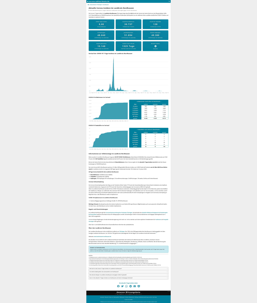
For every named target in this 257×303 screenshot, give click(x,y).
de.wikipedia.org (128, 257)
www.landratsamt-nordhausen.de (102, 236)
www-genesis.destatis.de (148, 258)
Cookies (126, 297)
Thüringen (99, 4)
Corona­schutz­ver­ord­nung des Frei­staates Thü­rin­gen (119, 212)
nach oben (155, 297)
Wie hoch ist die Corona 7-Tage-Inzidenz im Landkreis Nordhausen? (106, 268)
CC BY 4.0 (146, 260)
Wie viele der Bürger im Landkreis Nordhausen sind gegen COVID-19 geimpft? (108, 274)
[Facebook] (118, 286)
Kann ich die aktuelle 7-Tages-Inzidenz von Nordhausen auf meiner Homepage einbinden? (111, 278)
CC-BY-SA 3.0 (139, 257)
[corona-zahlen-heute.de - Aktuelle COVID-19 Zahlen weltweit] (88, 5)
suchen (150, 297)
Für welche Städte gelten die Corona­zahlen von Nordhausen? (104, 271)
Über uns (111, 297)
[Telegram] (130, 286)
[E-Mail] (134, 286)
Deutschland (93, 4)
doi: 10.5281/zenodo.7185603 (151, 265)
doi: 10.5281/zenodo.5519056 (146, 263)
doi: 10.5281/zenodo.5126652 (138, 262)
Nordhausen (106, 4)
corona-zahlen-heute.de (99, 1)
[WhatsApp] (126, 286)
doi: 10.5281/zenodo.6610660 (138, 260)
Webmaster (122, 297)
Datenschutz (131, 297)
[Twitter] (122, 286)
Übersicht (107, 297)
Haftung (136, 297)
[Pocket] (139, 286)
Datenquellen (116, 297)
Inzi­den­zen (158, 219)
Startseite (102, 297)
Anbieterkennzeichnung (143, 297)
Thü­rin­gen (122, 231)
